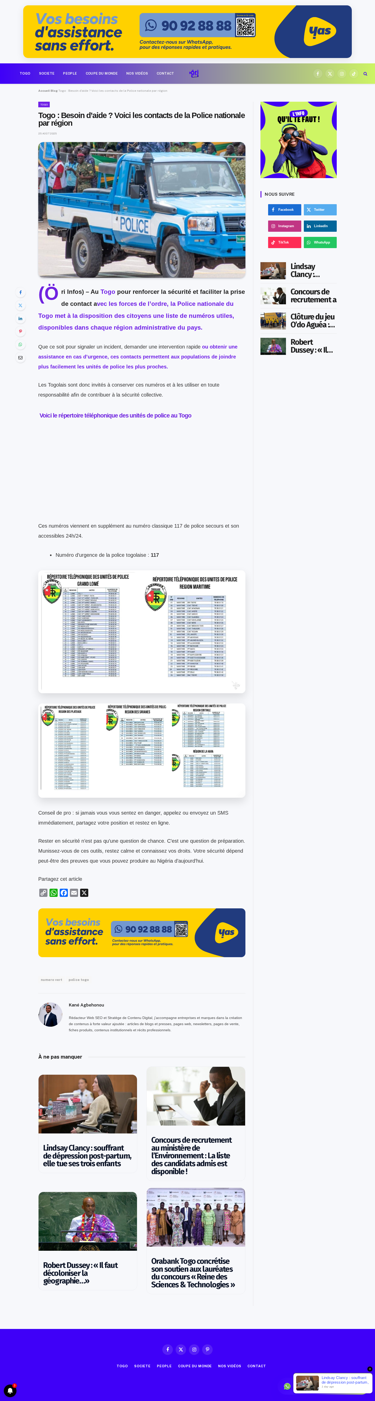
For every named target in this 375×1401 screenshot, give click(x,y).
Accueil (44, 90)
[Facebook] (20, 292)
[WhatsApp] (20, 344)
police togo (79, 980)
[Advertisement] (141, 485)
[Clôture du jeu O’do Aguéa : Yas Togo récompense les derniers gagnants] (273, 321)
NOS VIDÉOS (137, 73)
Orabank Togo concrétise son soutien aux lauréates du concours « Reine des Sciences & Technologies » (193, 1273)
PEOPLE (70, 73)
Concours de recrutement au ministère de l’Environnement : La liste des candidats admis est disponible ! (191, 1156)
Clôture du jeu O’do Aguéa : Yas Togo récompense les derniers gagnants (312, 321)
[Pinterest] (20, 331)
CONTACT (165, 73)
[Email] (20, 357)
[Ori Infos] (194, 73)
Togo (108, 291)
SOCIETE (47, 73)
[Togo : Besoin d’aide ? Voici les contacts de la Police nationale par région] (141, 210)
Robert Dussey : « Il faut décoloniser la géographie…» (80, 1273)
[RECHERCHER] (364, 73)
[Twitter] (20, 305)
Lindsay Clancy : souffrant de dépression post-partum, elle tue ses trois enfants (87, 1156)
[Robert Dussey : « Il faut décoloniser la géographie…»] (88, 1221)
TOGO (25, 73)
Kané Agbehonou (86, 1005)
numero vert (51, 980)
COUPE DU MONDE (102, 73)
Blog (54, 90)
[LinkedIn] (20, 318)
